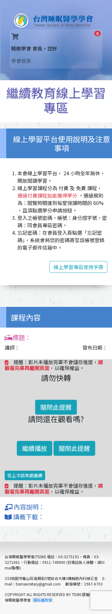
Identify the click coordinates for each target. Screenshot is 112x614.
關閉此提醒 (56, 407)
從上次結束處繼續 (24, 475)
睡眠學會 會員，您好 (44, 48)
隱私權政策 (42, 600)
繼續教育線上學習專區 (56, 100)
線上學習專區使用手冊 (78, 267)
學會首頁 (21, 60)
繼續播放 (34, 448)
